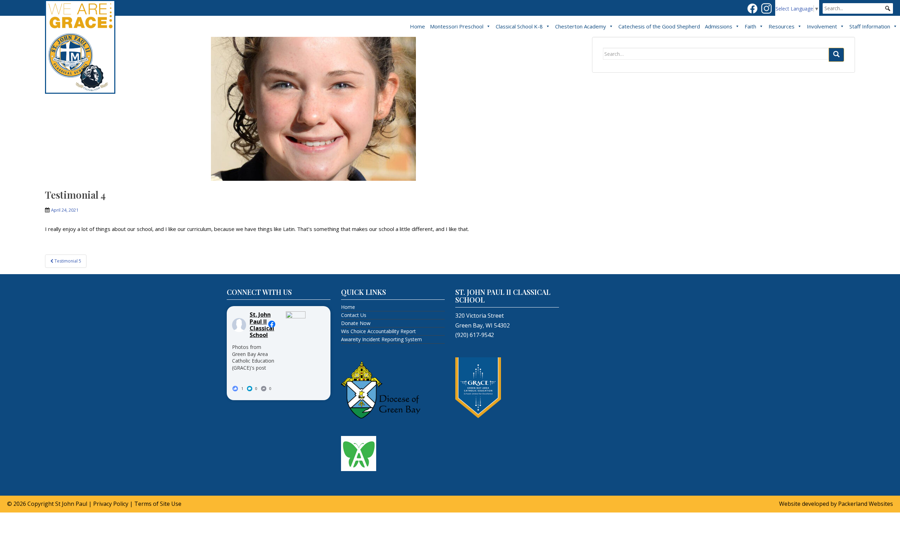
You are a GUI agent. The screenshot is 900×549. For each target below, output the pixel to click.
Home (417, 26)
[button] (887, 8)
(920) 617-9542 (474, 335)
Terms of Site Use (157, 504)
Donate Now (356, 323)
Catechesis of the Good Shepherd (659, 26)
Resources (782, 26)
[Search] (836, 55)
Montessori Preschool (456, 26)
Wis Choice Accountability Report (378, 331)
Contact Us (353, 315)
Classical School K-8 (519, 26)
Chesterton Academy (580, 26)
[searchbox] (858, 8)
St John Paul (71, 504)
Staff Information (869, 26)
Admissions (718, 26)
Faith (750, 26)
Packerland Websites (865, 504)
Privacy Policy (110, 504)
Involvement (822, 26)
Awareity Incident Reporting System (381, 339)
